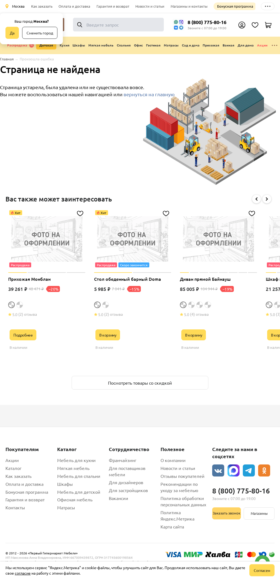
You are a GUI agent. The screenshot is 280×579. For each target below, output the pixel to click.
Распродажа (17, 45)
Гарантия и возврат (113, 6)
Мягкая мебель (73, 468)
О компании (173, 460)
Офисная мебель (74, 499)
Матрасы (66, 507)
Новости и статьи (149, 6)
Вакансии (118, 498)
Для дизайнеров (126, 482)
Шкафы (65, 484)
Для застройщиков (128, 490)
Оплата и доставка (74, 6)
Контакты (15, 507)
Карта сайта (172, 526)
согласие (23, 573)
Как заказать (41, 6)
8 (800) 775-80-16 (207, 22)
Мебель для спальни (78, 476)
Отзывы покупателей (183, 476)
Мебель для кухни (76, 460)
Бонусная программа (235, 6)
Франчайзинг (122, 460)
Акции (262, 45)
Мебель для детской (78, 492)
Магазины (259, 513)
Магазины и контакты (189, 6)
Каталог (13, 468)
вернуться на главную (149, 94)
